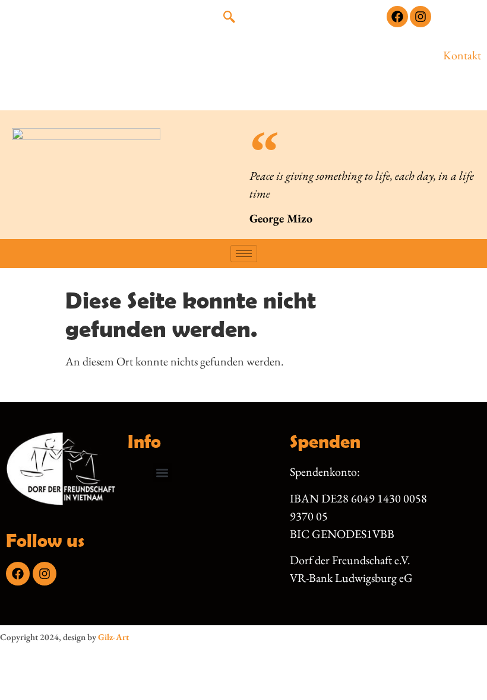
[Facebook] (397, 16)
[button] (229, 18)
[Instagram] (420, 16)
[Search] (354, 67)
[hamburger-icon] (243, 253)
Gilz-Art (113, 636)
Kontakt (462, 55)
